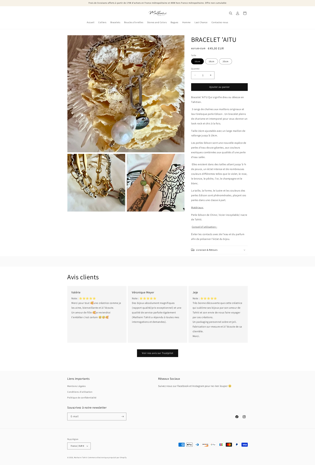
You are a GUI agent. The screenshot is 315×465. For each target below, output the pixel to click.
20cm (226, 61)
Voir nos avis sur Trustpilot (157, 353)
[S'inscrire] (122, 416)
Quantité (195, 68)
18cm (211, 61)
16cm (197, 61)
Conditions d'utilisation (79, 391)
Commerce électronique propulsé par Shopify (107, 457)
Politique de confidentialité (81, 397)
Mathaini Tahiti (80, 457)
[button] (230, 13)
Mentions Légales (76, 386)
